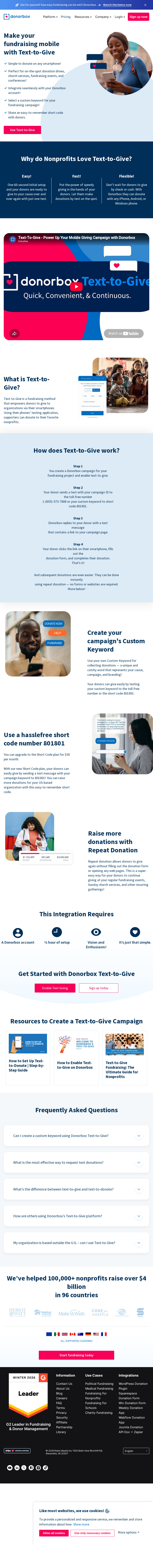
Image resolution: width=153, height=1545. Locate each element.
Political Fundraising (99, 1383)
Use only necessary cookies (92, 1533)
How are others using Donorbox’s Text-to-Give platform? (57, 1216)
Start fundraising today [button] (76, 1355)
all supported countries (77, 1341)
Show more (81, 1524)
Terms (60, 1408)
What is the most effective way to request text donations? (58, 1162)
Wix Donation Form (132, 1403)
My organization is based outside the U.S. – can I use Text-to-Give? (64, 1242)
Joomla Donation (131, 1427)
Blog (59, 1393)
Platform (49, 17)
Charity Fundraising (99, 1412)
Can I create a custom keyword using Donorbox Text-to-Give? (61, 1135)
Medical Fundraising (99, 1388)
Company (102, 17)
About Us (62, 1388)
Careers (61, 1398)
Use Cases (94, 1375)
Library (61, 1432)
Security (62, 1417)
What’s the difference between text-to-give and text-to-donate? (63, 1189)
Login (119, 17)
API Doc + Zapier (131, 1432)
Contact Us (64, 1383)
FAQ (59, 1403)
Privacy (61, 1412)
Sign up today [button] (98, 988)
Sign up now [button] (138, 17)
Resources (82, 17)
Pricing (66, 17)
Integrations (128, 1375)
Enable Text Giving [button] (55, 988)
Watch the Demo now (117, 5)
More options (127, 1532)
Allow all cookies (54, 1533)
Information (65, 1375)
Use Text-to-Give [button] (22, 130)
